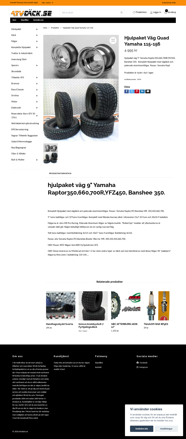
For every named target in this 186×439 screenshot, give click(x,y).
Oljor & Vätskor (18, 154)
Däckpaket (16, 29)
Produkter (55, 28)
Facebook (143, 363)
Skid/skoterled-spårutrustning (25, 123)
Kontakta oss (38, 20)
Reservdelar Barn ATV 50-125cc (23, 116)
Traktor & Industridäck (21, 53)
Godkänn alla (141, 429)
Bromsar (15, 83)
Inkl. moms (46, 3)
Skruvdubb (16, 71)
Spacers (15, 65)
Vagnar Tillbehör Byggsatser (24, 136)
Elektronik (16, 108)
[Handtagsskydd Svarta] (60, 305)
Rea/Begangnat (18, 148)
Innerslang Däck (18, 59)
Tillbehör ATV (17, 78)
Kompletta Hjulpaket (21, 47)
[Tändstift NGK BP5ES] (158, 305)
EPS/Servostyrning (19, 129)
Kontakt (98, 367)
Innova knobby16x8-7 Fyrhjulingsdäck (91, 326)
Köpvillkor (25, 20)
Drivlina (15, 96)
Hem (14, 20)
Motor (14, 102)
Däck (13, 35)
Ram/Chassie (17, 90)
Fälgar (14, 41)
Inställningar (166, 429)
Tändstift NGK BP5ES (156, 324)
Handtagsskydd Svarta (59, 324)
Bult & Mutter (18, 160)
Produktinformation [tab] (60, 173)
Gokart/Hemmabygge (21, 142)
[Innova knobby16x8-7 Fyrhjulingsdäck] (93, 305)
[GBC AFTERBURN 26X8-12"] (125, 305)
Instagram (143, 367)
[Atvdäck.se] (31, 12)
